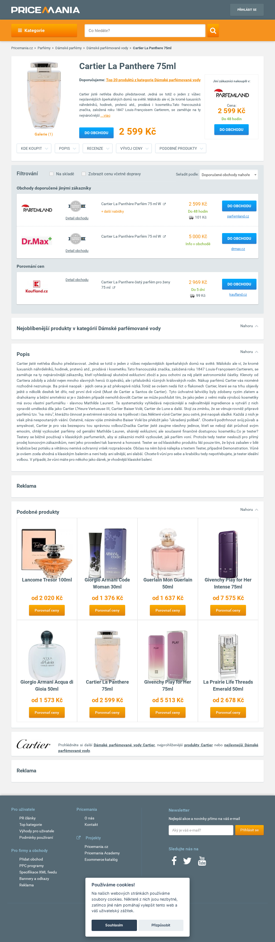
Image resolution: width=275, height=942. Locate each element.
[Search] (213, 30)
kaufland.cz (238, 294)
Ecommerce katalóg (101, 859)
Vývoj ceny (131, 148)
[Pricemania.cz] (45, 10)
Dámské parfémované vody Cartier (124, 745)
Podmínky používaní (36, 837)
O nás (89, 818)
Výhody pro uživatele (36, 831)
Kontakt (91, 824)
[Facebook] (174, 863)
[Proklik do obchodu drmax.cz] (36, 240)
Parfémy (44, 48)
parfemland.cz (238, 216)
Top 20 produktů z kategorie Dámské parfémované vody (153, 80)
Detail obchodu (77, 218)
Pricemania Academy (102, 853)
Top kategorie (30, 824)
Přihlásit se (246, 10)
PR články (27, 818)
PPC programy (31, 866)
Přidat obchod (31, 859)
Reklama (26, 885)
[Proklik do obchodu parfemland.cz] (36, 208)
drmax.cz (238, 249)
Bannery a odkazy (34, 878)
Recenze (95, 148)
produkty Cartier (198, 745)
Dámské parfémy (68, 48)
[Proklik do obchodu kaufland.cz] (36, 286)
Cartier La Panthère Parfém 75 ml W (131, 204)
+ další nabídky (112, 211)
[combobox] (228, 174)
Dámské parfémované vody (107, 48)
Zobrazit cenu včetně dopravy (114, 174)
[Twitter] (187, 863)
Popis (64, 148)
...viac (105, 115)
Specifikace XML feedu (38, 872)
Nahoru (246, 326)
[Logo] (231, 93)
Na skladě (65, 174)
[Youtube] (202, 863)
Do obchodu (231, 129)
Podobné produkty (178, 148)
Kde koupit (31, 148)
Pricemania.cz (22, 48)
